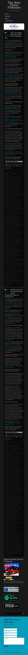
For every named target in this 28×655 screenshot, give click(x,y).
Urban (15, 276)
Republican (13, 253)
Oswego (12, 245)
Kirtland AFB (15, 212)
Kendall (18, 489)
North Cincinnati (7, 240)
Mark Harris (7, 219)
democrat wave (17, 43)
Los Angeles (7, 496)
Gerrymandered (7, 203)
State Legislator (19, 263)
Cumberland (20, 193)
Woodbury (9, 553)
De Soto (12, 470)
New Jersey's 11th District (15, 231)
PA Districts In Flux (16, 511)
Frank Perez (6, 201)
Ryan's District (14, 530)
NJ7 (19, 237)
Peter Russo (6, 250)
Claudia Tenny (18, 190)
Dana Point (17, 468)
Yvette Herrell (7, 283)
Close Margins (14, 465)
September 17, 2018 (16, 173)
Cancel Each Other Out (8, 460)
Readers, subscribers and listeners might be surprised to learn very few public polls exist (14, 75)
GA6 (20, 478)
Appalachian (7, 183)
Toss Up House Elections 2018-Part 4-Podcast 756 (13, 35)
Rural (6, 260)
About (7, 18)
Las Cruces (19, 212)
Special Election (7, 263)
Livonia (17, 494)
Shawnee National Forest (9, 534)
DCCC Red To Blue (8, 196)
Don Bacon (13, 473)
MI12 (20, 497)
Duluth (19, 473)
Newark (14, 237)
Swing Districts (19, 265)
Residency (16, 253)
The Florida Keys (7, 542)
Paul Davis (6, 514)
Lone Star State (12, 217)
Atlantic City (9, 450)
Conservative (7, 193)
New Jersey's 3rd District (8, 232)
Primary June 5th (13, 520)
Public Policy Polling (8, 522)
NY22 (6, 242)
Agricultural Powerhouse (17, 445)
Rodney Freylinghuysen (13, 255)
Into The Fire (20, 208)
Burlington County (13, 186)
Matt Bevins (15, 497)
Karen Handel (14, 489)
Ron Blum (13, 529)
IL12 (19, 484)
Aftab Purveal (7, 180)
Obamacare (11, 507)
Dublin (11, 198)
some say (9, 96)
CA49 (8, 455)
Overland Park (7, 511)
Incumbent (15, 486)
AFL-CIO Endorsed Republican (15, 178)
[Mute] (17, 161)
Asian (6, 450)
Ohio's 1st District (18, 244)
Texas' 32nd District (14, 268)
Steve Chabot (7, 265)
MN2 (20, 221)
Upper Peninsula (7, 547)
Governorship (18, 203)
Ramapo (15, 252)
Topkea (6, 545)
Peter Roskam (20, 515)
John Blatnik (16, 488)
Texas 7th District (12, 267)
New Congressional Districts (14, 504)
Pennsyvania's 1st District (9, 249)
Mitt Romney (17, 221)
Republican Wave (15, 524)
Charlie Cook (15, 463)
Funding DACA (17, 478)
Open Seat (9, 509)
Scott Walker (14, 532)
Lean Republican (7, 216)
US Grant (18, 276)
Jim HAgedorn (7, 488)
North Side (18, 506)
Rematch (10, 524)
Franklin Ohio (11, 201)
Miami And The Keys (10, 499)
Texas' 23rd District (8, 268)
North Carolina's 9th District (16, 239)
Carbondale (18, 460)
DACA (10, 468)
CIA (11, 190)
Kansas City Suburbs (8, 489)
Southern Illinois (7, 537)
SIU (17, 534)
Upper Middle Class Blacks (16, 545)
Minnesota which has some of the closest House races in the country (14, 317)
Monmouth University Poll (16, 222)
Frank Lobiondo (11, 478)
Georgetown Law (16, 201)
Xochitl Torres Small (12, 281)
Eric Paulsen (7, 476)
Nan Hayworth (7, 226)
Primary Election (7, 520)
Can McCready (19, 186)
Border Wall (14, 185)
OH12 (8, 244)
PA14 (16, 512)
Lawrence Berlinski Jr (8, 214)
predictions (11, 78)
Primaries (12, 252)
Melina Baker (11, 219)
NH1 (10, 506)
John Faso (11, 211)
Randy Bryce (19, 522)
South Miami (7, 535)
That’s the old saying (9, 404)
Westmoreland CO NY (8, 552)
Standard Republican (8, 538)
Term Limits (15, 540)
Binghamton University (8, 185)
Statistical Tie (14, 538)
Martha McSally (10, 497)
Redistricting (7, 524)
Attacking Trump (13, 450)
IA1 (17, 484)
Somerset (12, 262)
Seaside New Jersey (19, 260)
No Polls (6, 239)
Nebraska (8, 504)
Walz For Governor (18, 547)
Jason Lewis (19, 486)
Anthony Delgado (17, 181)
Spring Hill (17, 537)
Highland (17, 481)
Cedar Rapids (10, 463)
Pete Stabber (11, 515)
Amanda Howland (15, 447)
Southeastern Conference (13, 535)
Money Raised (9, 222)
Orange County (13, 509)
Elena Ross (16, 475)
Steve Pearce (11, 265)
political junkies (17, 329)
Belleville (6, 453)
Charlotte (9, 188)
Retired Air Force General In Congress (11, 525)
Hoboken (11, 206)
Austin (13, 452)
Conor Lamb (7, 468)
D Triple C (6, 194)
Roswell (19, 255)
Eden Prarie (12, 475)
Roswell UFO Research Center (9, 257)
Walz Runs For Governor (9, 548)
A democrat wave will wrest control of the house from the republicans (14, 304)
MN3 (14, 501)
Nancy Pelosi (12, 226)
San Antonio (9, 260)
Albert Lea (10, 447)
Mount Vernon (20, 224)
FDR (21, 199)
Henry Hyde (19, 479)
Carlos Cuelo (7, 461)
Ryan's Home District (8, 532)
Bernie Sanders (10, 453)
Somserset (19, 534)
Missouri (8, 501)
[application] (14, 161)
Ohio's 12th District (12, 244)
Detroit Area (7, 473)
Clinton (10, 465)
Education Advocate (8, 199)
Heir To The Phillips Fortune (12, 479)
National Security (17, 226)
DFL (10, 473)
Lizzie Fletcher (7, 217)
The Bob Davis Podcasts (14, 5)
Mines (6, 501)
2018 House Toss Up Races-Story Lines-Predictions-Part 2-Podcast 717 (14, 293)
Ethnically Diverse (18, 476)
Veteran (14, 278)
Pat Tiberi (17, 245)
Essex (12, 199)
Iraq (6, 209)
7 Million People (7, 178)
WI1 (19, 552)
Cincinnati (13, 190)
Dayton (18, 194)
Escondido (11, 476)
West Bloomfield (18, 548)
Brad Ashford (15, 453)
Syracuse (6, 267)
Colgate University (8, 191)
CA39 (6, 455)
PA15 (18, 512)
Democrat (12, 196)
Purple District (14, 522)
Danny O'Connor (13, 194)
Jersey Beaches (16, 209)
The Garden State (7, 270)
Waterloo (14, 548)
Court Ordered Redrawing (13, 193)
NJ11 (16, 237)
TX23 (11, 275)
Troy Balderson (7, 275)
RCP (18, 252)
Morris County (7, 224)
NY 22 (21, 506)
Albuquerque (14, 180)
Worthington (13, 553)
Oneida (6, 509)
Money (6, 502)
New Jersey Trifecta (8, 231)
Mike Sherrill (13, 221)
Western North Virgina (14, 550)
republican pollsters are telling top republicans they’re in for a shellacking (13, 55)
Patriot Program (7, 247)
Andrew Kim (7, 181)
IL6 (21, 484)
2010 (14, 176)
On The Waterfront (8, 245)
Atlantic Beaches (14, 183)
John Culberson (7, 211)
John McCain (7, 212)
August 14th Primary (8, 452)
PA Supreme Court (8, 512)
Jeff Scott (12, 209)
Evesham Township (17, 199)
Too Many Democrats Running (15, 543)
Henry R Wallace (18, 204)
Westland (20, 550)
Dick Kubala (17, 196)
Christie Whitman (7, 190)
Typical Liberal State (8, 276)
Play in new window (13, 164)
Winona (6, 553)
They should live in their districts (16, 270)
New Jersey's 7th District (16, 232)
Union (13, 276)
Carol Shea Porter (17, 461)
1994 (10, 176)
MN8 (16, 501)
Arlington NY (18, 448)
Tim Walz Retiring (7, 543)
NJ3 (18, 237)
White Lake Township (15, 552)
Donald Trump (7, 198)
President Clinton (18, 250)
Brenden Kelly (20, 453)
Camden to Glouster (8, 458)
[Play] (6, 161)
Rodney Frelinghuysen (8, 529)
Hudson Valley (7, 208)
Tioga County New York (8, 271)
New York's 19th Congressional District (11, 235)
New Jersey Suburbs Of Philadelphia (10, 229)
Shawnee (17, 532)
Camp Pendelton (14, 458)
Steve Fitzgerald (19, 538)
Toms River (15, 273)
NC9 (14, 227)
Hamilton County (7, 204)
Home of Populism (8, 484)
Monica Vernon (9, 502)
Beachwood (19, 183)
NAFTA (16, 502)
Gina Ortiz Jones (12, 203)
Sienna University (7, 262)
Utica (12, 278)
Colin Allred (13, 191)
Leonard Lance (13, 216)
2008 (12, 176)
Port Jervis (12, 519)
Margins (6, 497)
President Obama (7, 252)
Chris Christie (17, 188)
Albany (11, 180)
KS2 (15, 491)
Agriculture (6, 447)
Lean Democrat (14, 214)
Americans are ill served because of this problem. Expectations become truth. (13, 346)
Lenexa (10, 494)
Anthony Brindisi (11, 181)
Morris (14, 502)
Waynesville (20, 280)
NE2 (5, 504)
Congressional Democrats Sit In (16, 466)
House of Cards (15, 206)
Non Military (10, 239)
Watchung (16, 280)
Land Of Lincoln (18, 493)
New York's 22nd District (8, 237)
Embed (20, 165)
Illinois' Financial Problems (9, 486)
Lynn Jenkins (11, 496)
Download (21, 164)
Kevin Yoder (12, 491)
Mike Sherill (19, 499)
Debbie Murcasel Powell (8, 471)
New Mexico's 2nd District (9, 234)
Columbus (16, 191)
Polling (15, 517)
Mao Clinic (18, 496)
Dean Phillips (16, 470)
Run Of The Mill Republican (9, 258)
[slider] (20, 161)
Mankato (14, 496)
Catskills (6, 188)
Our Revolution (18, 509)
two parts (13, 327)
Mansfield (19, 217)
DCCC (20, 194)
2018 (20, 176)
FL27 (8, 478)
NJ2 (14, 506)
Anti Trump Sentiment (12, 448)
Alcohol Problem (19, 180)
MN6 (5, 222)
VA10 (11, 547)
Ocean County (9, 242)
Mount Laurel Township (13, 224)
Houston (19, 206)
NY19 (19, 240)
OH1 (5, 244)
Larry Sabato (7, 494)
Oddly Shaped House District (16, 242)
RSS (11, 168)
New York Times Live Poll (17, 234)
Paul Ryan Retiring (16, 514)
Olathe (18, 507)
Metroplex (15, 219)
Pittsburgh (10, 250)
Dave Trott (6, 470)
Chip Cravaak (19, 463)
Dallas (9, 194)
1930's (8, 176)
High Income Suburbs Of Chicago (10, 481)
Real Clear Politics (8, 253)
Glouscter (6, 479)
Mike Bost (15, 499)
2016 (18, 176)
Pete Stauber (15, 515)
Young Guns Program (18, 281)
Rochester (17, 527)
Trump (8, 545)
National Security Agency (9, 227)
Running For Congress (8, 530)
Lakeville (6, 493)
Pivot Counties (7, 517)
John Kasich (16, 211)
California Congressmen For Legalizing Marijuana (13, 457)
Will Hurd (6, 281)
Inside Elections (15, 208)
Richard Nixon (7, 255)
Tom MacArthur (19, 271)
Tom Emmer (14, 271)
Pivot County (12, 517)
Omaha (21, 507)
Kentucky (10, 212)
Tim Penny (16, 542)
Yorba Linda (17, 553)
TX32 (13, 275)
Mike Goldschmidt (7, 221)
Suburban (15, 265)
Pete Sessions (20, 249)
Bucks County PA (7, 186)
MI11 (18, 497)
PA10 (13, 512)
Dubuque (16, 473)
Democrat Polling (15, 471)
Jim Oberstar (12, 488)
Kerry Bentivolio (7, 491)
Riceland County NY (8, 527)
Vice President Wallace (8, 280)
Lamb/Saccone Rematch (12, 493)
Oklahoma (15, 507)
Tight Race (12, 542)
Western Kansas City (8, 550)
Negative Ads (17, 227)
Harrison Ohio (13, 204)
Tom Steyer (12, 273)
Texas (9, 267)
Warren (13, 280)
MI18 (6, 499)
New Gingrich (7, 506)
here (19, 419)
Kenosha (20, 489)
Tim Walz (19, 542)
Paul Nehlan (11, 514)
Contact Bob (9, 21)
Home (7, 14)
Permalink (8, 285)
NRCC (17, 240)
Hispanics (11, 483)
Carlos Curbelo (11, 461)
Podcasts (7, 16)
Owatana (11, 511)
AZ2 (14, 452)
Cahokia (11, 455)
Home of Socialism (14, 484)
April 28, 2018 (15, 442)
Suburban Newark (7, 540)
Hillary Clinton (7, 206)
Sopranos (15, 262)
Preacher (14, 250)
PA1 (14, 245)
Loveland (16, 217)
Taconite (12, 540)
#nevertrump (9, 445)
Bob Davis (8, 173)
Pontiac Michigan (7, 519)
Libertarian (17, 216)
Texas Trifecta (18, 267)
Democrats (20, 471)
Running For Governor (17, 258)
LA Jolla (20, 491)
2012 (16, 176)
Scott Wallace (13, 260)
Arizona (10, 183)
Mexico (18, 219)
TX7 (14, 275)
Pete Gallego (15, 249)
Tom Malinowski (7, 273)
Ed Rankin (14, 198)
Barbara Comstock (19, 452)
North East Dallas (13, 240)
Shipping (14, 534)
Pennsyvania (12, 247)
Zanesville (11, 283)
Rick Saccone (14, 527)
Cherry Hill (13, 188)
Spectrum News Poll (13, 263)
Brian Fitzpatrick (19, 185)
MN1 (11, 501)
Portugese (16, 519)
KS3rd (17, 491)
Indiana (11, 208)
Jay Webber (9, 209)
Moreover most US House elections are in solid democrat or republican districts (14, 93)
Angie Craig (7, 448)
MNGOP (19, 501)
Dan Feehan (13, 468)
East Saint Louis (7, 475)
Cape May (14, 460)
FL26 (6, 478)
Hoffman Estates (15, 483)
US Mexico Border (8, 278)
